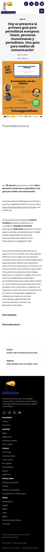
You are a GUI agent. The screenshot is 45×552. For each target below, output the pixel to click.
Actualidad (7, 417)
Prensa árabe (7, 478)
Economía (6, 425)
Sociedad (6, 429)
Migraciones (7, 437)
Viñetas (5, 486)
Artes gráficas (8, 467)
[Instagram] (36, 4)
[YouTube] (42, 4)
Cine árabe (6, 452)
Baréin (4, 509)
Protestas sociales (9, 440)
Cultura (5, 448)
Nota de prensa (9, 315)
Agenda (23, 19)
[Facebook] (26, 4)
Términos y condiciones (11, 548)
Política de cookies (19, 543)
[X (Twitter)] (31, 4)
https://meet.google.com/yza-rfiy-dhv (19, 207)
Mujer (4, 433)
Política (5, 421)
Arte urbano (7, 463)
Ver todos (6, 524)
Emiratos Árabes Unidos (11, 520)
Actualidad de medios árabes (14, 494)
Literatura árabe (8, 456)
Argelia (5, 505)
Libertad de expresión (11, 490)
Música (5, 471)
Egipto (4, 516)
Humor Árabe (7, 444)
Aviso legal (6, 543)
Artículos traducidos (10, 482)
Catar (4, 513)
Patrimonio (6, 474)
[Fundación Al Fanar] (8, 4)
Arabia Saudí (7, 501)
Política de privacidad (30, 548)
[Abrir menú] (41, 11)
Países (5, 497)
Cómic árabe (7, 460)
